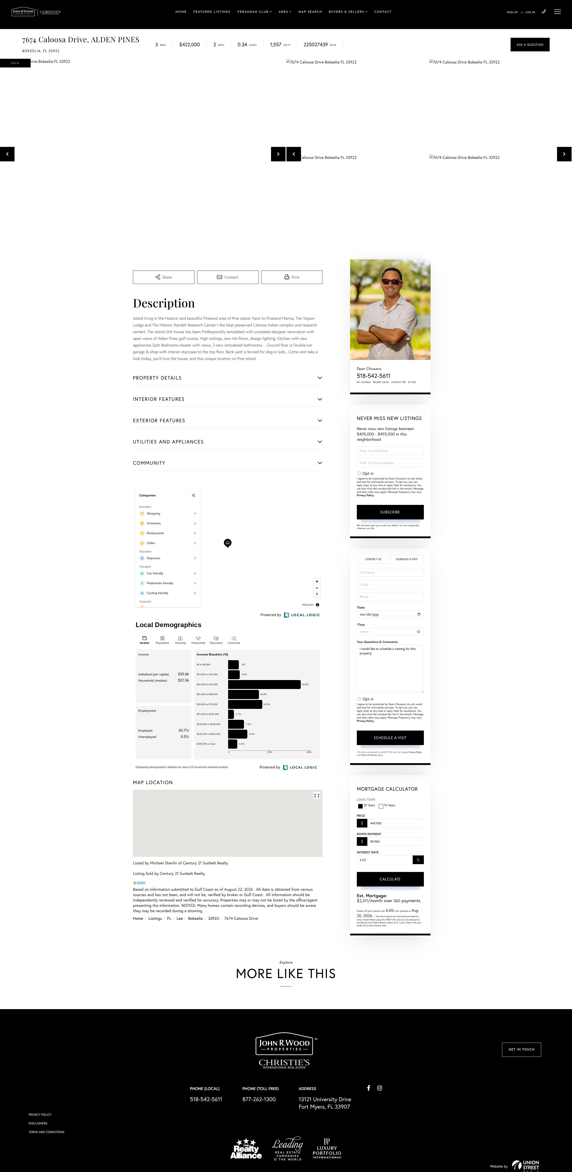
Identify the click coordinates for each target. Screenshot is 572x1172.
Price (361, 816)
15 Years (389, 805)
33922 (213, 918)
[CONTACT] (530, 44)
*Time (361, 625)
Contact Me (398, 382)
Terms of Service (369, 755)
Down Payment (369, 834)
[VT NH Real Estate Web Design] (525, 1166)
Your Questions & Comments (377, 642)
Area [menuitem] (283, 12)
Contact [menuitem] (382, 12)
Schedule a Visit (407, 559)
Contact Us (373, 559)
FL (169, 918)
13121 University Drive (325, 1102)
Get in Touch (521, 1049)
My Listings (364, 382)
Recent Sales (381, 382)
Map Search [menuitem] (310, 12)
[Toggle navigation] (557, 11)
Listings (155, 918)
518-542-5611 (544, 11)
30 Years (369, 805)
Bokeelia (195, 918)
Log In (530, 12)
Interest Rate (368, 852)
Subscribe (390, 512)
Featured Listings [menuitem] (211, 12)
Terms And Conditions (46, 1132)
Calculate (390, 879)
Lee (180, 918)
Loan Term (366, 799)
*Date (361, 607)
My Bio (412, 382)
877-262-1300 (259, 1099)
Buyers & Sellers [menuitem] (346, 12)
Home (138, 918)
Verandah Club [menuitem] (253, 12)
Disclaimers (38, 1123)
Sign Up (512, 12)
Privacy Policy (365, 495)
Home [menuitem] (181, 12)
